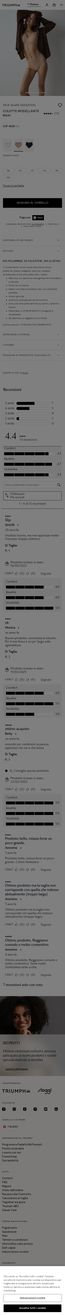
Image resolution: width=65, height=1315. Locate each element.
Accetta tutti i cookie (32, 1308)
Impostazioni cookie (32, 1298)
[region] (32, 1290)
